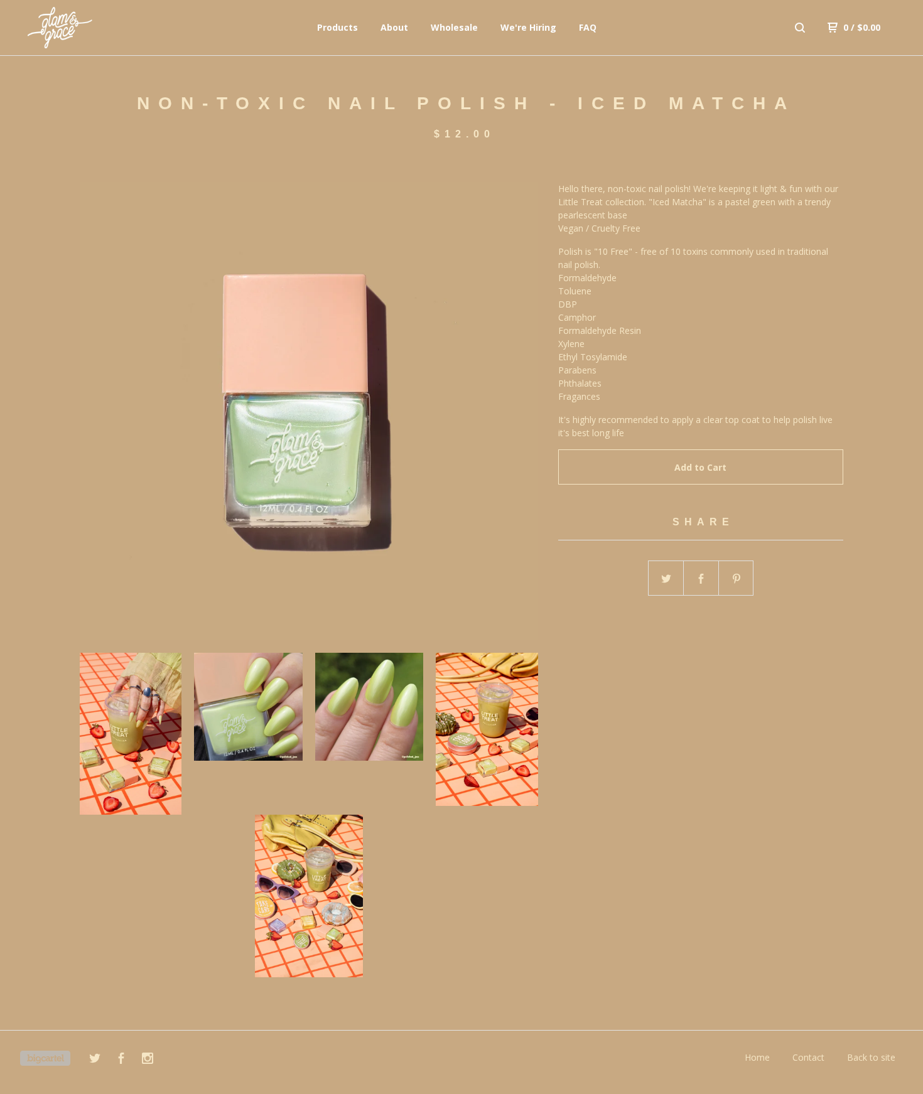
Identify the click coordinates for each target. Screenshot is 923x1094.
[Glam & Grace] (85, 27)
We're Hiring (528, 27)
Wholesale (454, 27)
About (394, 27)
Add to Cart (700, 467)
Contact (808, 1057)
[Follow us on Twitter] (95, 1060)
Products (337, 27)
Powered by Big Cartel (45, 1058)
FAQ (587, 27)
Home (757, 1057)
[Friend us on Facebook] (121, 1060)
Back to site (871, 1057)
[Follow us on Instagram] (147, 1060)
